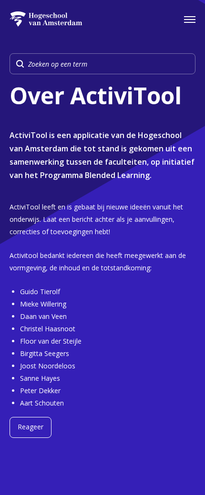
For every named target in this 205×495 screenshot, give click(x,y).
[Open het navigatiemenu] (189, 19)
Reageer (30, 426)
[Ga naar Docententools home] (46, 19)
